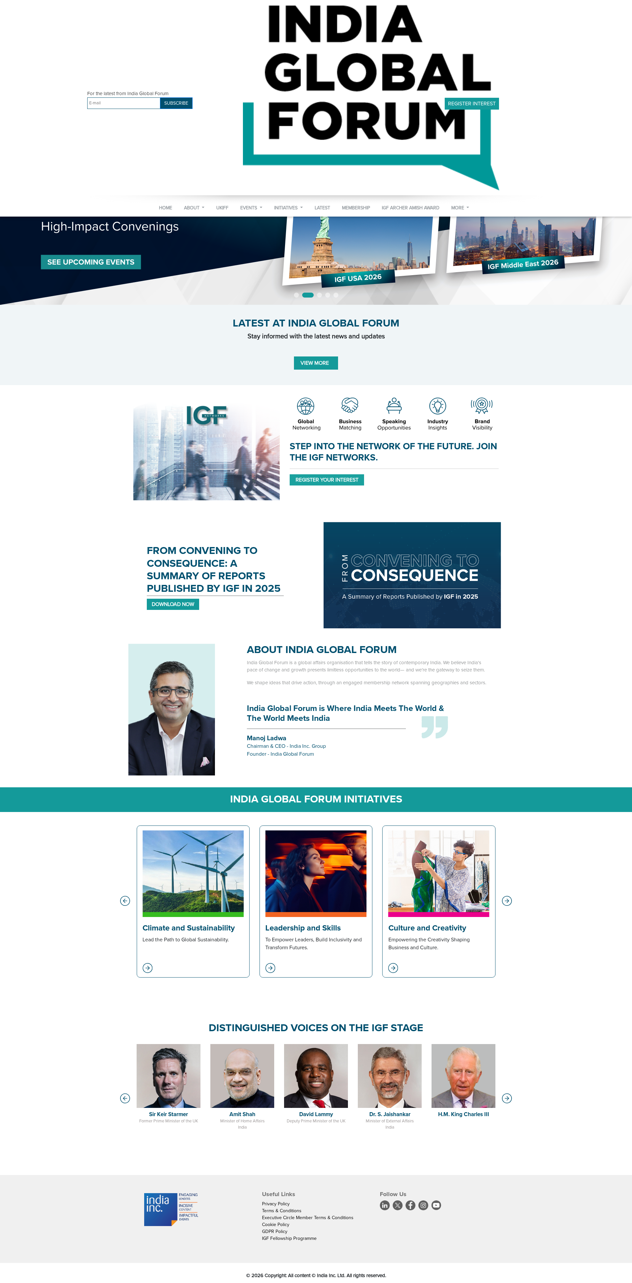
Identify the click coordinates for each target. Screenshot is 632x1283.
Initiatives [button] (286, 208)
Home (165, 208)
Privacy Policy (276, 1204)
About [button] (192, 208)
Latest (322, 208)
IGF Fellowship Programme (289, 1239)
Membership (356, 208)
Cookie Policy (275, 1225)
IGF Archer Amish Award (410, 208)
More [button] (458, 208)
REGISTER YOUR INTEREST (327, 480)
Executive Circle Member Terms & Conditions (308, 1218)
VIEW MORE (316, 363)
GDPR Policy (274, 1232)
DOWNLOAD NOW (173, 604)
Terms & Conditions (282, 1211)
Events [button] (249, 208)
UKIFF (222, 208)
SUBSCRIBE (176, 103)
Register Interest (472, 103)
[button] (125, 901)
